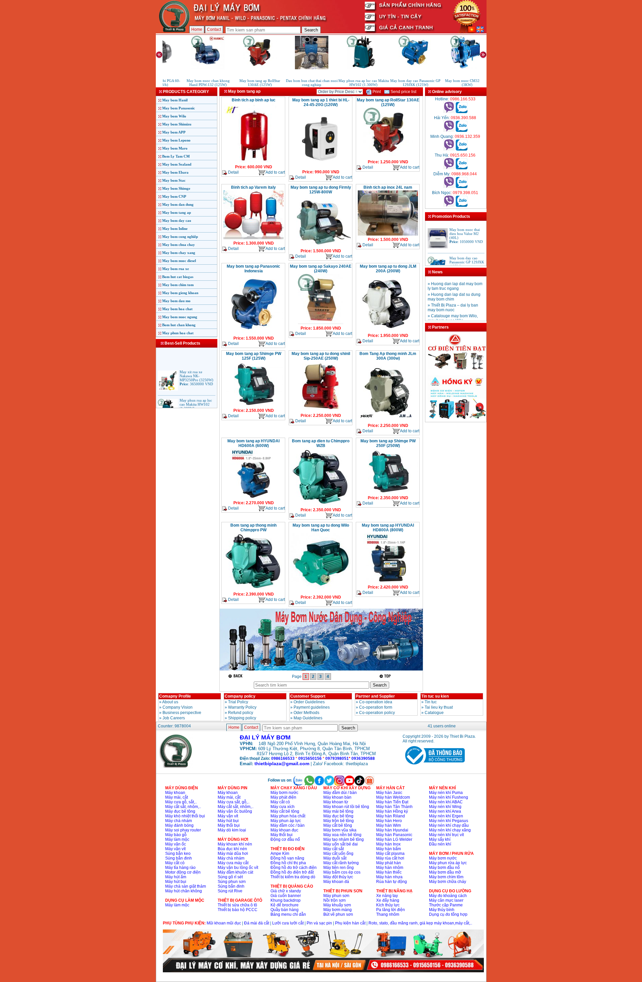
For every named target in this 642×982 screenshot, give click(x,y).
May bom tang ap (176, 212)
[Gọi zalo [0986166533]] (461, 111)
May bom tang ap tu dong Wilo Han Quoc (321, 527)
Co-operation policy (377, 712)
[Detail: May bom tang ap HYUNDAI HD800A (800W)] (387, 582)
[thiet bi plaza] (176, 766)
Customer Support (307, 696)
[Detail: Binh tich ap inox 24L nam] (388, 235)
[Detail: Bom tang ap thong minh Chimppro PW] (253, 589)
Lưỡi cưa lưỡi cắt (288, 923)
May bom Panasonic (178, 108)
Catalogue (434, 712)
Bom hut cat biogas (177, 277)
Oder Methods (306, 712)
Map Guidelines (308, 718)
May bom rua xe (175, 269)
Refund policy (240, 712)
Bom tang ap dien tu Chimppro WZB (320, 443)
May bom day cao (176, 220)
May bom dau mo (176, 301)
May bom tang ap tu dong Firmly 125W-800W (321, 189)
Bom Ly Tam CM (176, 156)
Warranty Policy (242, 707)
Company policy (240, 696)
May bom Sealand (176, 164)
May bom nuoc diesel (179, 261)
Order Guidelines (309, 702)
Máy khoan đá (336, 881)
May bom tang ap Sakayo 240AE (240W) (320, 268)
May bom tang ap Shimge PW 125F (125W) (253, 356)
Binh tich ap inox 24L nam (387, 187)
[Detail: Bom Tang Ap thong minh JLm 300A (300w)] (388, 421)
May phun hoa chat (178, 333)
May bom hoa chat (177, 309)
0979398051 (337, 758)
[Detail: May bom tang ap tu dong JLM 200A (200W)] (388, 331)
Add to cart (275, 172)
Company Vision (178, 707)
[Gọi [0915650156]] (449, 168)
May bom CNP (174, 196)
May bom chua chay (178, 245)
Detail (233, 172)
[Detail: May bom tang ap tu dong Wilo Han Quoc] (321, 592)
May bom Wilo (174, 116)
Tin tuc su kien (435, 696)
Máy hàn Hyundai (392, 830)
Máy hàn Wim (388, 825)
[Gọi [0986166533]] (449, 111)
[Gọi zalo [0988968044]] (461, 186)
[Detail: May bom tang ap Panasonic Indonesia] (253, 333)
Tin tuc (431, 702)
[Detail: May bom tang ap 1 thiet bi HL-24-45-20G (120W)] (321, 167)
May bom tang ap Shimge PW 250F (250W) (388, 443)
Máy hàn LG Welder (394, 839)
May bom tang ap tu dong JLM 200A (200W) (388, 268)
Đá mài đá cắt (256, 923)
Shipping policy (242, 718)
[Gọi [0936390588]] (449, 130)
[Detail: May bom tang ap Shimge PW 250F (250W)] (388, 493)
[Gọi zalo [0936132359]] (461, 149)
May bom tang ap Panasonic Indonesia (253, 268)
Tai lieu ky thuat (439, 707)
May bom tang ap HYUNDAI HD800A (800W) (388, 527)
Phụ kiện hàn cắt (350, 923)
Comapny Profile (175, 696)
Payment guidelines (312, 707)
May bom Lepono (176, 140)
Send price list (403, 91)
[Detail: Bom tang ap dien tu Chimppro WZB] (321, 505)
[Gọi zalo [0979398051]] (461, 205)
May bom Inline (175, 229)
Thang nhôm (387, 914)
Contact (214, 29)
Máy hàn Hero (389, 820)
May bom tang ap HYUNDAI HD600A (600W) (253, 443)
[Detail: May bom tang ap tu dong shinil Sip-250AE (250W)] (320, 411)
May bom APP (174, 132)
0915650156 (310, 758)
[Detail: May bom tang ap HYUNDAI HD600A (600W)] (253, 498)
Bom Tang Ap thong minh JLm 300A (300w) (387, 356)
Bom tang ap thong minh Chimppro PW (253, 527)
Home (196, 29)
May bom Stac (174, 180)
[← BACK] (236, 676)
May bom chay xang (178, 253)
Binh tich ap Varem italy (253, 187)
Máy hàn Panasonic (394, 834)
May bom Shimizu (176, 124)
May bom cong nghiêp (180, 237)
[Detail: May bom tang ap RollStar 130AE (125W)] (388, 157)
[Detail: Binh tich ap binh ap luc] (253, 162)
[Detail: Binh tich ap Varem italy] (253, 238)
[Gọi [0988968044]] (449, 186)
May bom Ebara (175, 172)
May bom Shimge (176, 188)
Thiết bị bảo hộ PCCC (237, 909)
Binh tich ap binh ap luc (254, 100)
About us (170, 702)
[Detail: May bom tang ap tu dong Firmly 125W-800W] (321, 246)
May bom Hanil (175, 100)
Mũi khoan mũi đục (224, 923)
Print (376, 91)
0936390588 (363, 758)
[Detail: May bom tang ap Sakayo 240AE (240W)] (320, 323)
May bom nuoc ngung (179, 317)
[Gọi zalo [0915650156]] (461, 168)
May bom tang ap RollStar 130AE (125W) (388, 102)
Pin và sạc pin (319, 923)
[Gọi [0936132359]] (449, 149)
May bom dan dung (178, 204)
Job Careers (174, 718)
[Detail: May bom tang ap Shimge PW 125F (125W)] (253, 406)
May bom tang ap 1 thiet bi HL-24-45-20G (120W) (320, 102)
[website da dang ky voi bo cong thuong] (434, 766)
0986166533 (283, 758)
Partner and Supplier (375, 696)
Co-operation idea (375, 702)
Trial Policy (238, 702)
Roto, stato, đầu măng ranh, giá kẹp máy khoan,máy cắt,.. (420, 923)
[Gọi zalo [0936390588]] (461, 130)
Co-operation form (375, 707)
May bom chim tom (178, 285)
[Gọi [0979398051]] (449, 205)
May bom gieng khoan (180, 293)
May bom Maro (175, 148)
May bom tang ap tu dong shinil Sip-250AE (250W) (321, 356)
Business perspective (182, 712)
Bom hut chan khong (179, 325)
